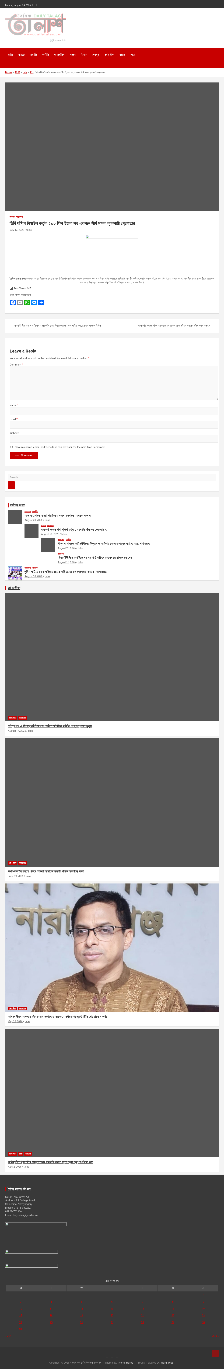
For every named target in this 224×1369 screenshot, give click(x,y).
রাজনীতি (33, 54)
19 (81, 1315)
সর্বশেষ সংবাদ (17, 505)
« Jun (8, 1336)
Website (14, 433)
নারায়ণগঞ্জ (27, 511)
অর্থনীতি (45, 54)
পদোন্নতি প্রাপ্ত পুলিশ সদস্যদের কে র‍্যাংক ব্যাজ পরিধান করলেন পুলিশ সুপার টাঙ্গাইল (174, 325)
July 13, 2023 (17, 229)
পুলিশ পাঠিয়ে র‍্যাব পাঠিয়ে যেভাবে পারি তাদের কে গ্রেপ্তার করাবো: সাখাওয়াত (65, 572)
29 (173, 1322)
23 (203, 1315)
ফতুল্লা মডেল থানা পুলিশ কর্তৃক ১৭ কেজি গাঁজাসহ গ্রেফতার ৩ (74, 529)
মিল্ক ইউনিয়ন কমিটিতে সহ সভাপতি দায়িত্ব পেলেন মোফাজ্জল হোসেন (95, 558)
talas (29, 229)
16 (203, 1308)
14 (142, 1308)
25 (51, 1322)
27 (112, 1322)
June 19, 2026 (15, 876)
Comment (16, 364)
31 (20, 1329)
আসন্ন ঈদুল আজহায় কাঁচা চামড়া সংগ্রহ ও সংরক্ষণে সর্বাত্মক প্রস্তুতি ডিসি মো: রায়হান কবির (57, 1017)
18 (51, 1315)
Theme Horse (125, 1362)
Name (14, 405)
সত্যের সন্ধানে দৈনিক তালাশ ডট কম (85, 1362)
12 (81, 1308)
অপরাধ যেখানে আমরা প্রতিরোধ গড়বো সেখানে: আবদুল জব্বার (57, 515)
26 (81, 1322)
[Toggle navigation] (9, 63)
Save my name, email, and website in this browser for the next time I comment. (60, 447)
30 (203, 1322)
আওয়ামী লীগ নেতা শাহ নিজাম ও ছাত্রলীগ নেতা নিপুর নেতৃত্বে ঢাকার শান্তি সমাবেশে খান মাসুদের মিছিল (57, 325)
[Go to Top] (215, 1353)
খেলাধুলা (95, 54)
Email (14, 419)
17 (20, 1315)
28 (142, 1322)
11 (51, 1308)
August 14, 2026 (17, 730)
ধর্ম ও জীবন (109, 54)
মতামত (122, 54)
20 (112, 1315)
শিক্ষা (20, 1153)
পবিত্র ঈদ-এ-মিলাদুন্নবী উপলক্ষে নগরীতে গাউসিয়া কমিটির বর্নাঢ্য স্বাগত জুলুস (50, 726)
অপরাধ (73, 54)
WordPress (167, 1362)
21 (142, 1315)
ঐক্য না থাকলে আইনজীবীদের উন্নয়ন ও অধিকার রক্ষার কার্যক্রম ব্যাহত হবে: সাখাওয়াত (104, 543)
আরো (133, 54)
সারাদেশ (21, 54)
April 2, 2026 (15, 1166)
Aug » (215, 1336)
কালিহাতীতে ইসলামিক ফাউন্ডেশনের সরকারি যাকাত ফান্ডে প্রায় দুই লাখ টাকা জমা (50, 1162)
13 (112, 1308)
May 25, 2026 (15, 1021)
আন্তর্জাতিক (59, 54)
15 (173, 1308)
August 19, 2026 (67, 562)
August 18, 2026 (33, 576)
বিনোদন (84, 54)
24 (20, 1322)
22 (173, 1315)
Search (11, 485)
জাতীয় (10, 54)
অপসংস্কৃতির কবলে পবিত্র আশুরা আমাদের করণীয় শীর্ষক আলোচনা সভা (46, 871)
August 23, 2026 (33, 520)
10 (20, 1308)
